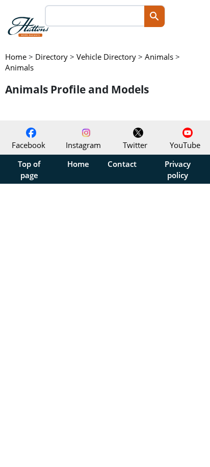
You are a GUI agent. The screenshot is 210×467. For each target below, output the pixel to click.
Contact (122, 164)
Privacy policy (178, 169)
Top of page (29, 169)
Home (78, 164)
